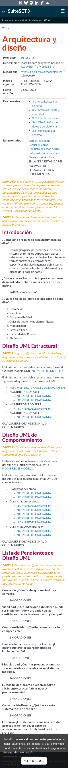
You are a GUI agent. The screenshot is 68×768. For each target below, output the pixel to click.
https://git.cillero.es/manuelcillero (42, 71)
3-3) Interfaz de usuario (46, 118)
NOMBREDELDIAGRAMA (34, 396)
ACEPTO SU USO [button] (34, 760)
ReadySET (27, 66)
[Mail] (47, 2)
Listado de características (44, 153)
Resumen (7, 20)
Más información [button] (23, 752)
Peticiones (35, 20)
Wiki (47, 20)
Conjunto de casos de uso (44, 148)
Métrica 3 (45, 66)
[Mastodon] (31, 2)
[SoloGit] (42, 2)
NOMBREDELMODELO (47, 370)
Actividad (21, 20)
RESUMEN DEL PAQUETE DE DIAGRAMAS (37, 387)
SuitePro (9, 739)
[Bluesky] (26, 2)
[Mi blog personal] (20, 2)
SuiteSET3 (27, 57)
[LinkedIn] (37, 2)
